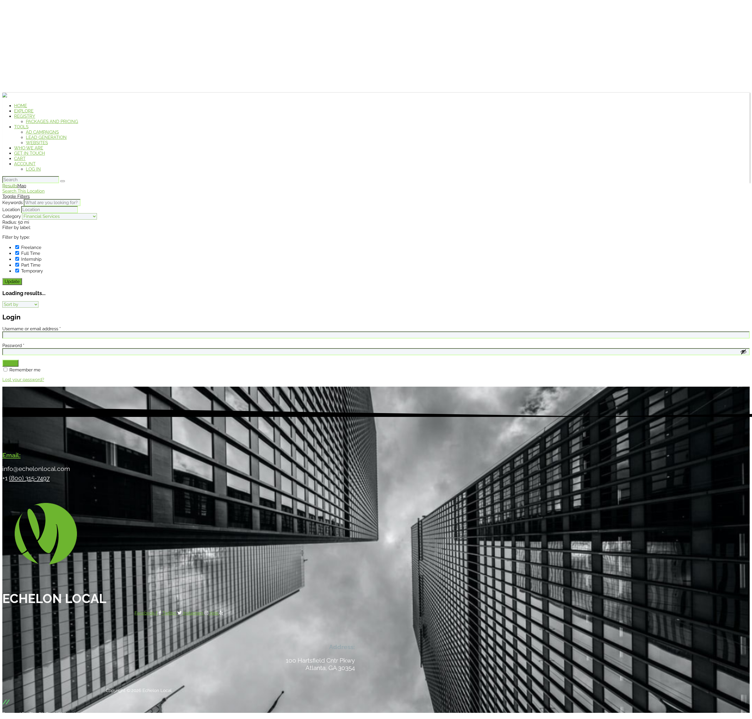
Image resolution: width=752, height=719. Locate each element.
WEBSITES (37, 142)
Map (21, 185)
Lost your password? (23, 379)
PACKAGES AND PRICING (52, 121)
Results (9, 185)
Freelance (30, 247)
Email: (11, 455)
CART (20, 158)
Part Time (30, 265)
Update (12, 281)
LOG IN (33, 169)
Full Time (30, 253)
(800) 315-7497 (29, 478)
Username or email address (31, 328)
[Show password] (743, 351)
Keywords (12, 202)
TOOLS (21, 126)
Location (11, 209)
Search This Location (23, 191)
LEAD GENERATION (46, 137)
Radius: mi (15, 222)
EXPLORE (23, 111)
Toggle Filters (16, 196)
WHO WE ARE (28, 148)
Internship (30, 259)
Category (11, 216)
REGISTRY (24, 116)
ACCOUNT (25, 163)
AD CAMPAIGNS (42, 132)
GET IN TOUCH (29, 153)
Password (13, 345)
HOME (20, 105)
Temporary (31, 271)
